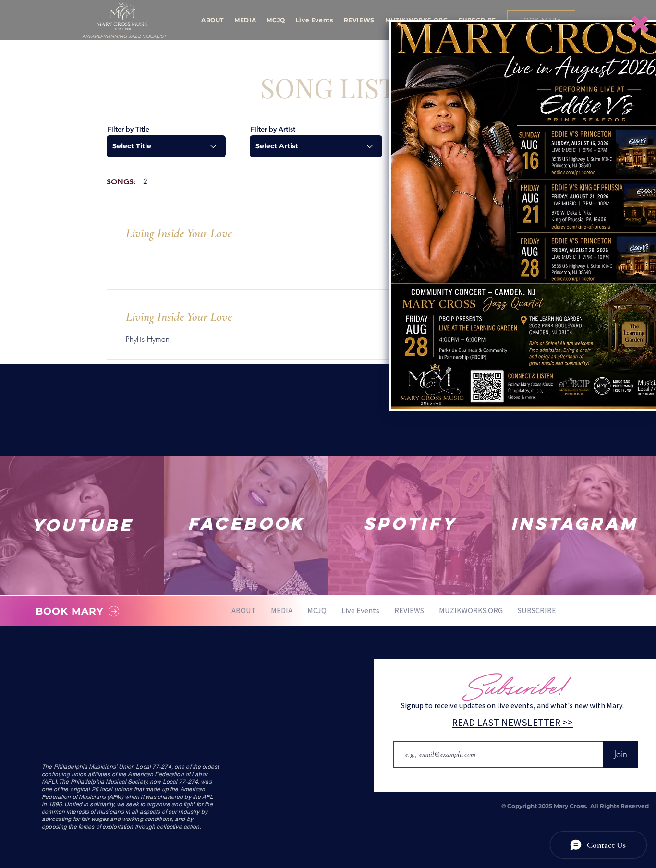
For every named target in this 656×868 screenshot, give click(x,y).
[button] (640, 24)
